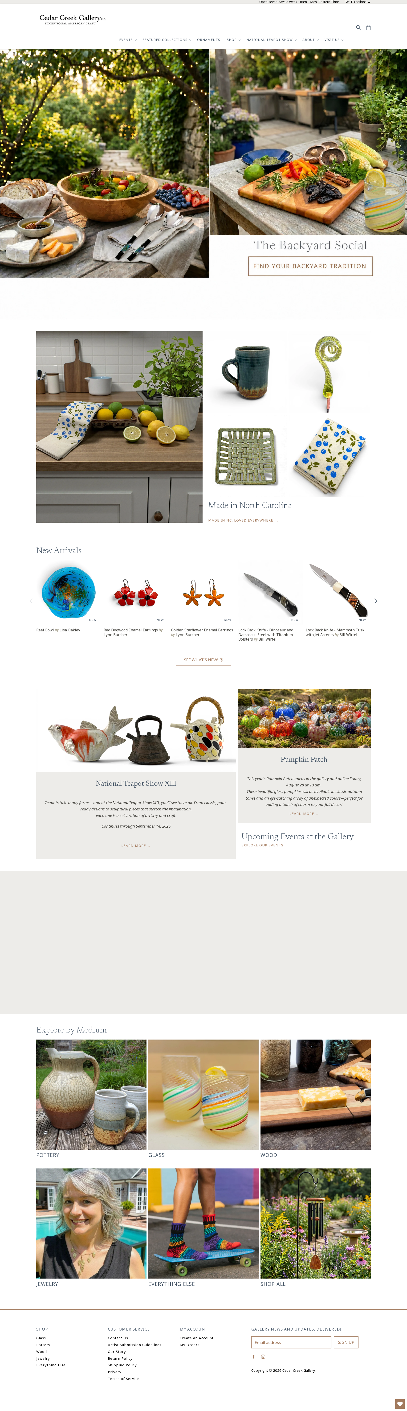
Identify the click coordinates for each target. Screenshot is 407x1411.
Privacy (115, 1371)
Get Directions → (358, 2)
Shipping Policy (122, 1365)
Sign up (346, 1342)
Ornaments (208, 39)
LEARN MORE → (136, 845)
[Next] (375, 600)
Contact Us (118, 1337)
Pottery (43, 1344)
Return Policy (120, 1358)
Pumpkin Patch (304, 760)
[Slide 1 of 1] (203, 183)
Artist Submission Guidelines (134, 1344)
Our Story (117, 1351)
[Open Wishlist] (400, 1404)
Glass (41, 1337)
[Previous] (31, 600)
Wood (41, 1351)
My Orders (189, 1344)
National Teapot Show (270, 39)
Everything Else (50, 1365)
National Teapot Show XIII (136, 784)
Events (126, 39)
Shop (232, 39)
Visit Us (333, 39)
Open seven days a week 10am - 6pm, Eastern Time (299, 2)
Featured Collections (165, 39)
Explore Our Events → (264, 845)
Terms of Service (123, 1378)
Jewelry (43, 1358)
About (309, 39)
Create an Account (197, 1337)
